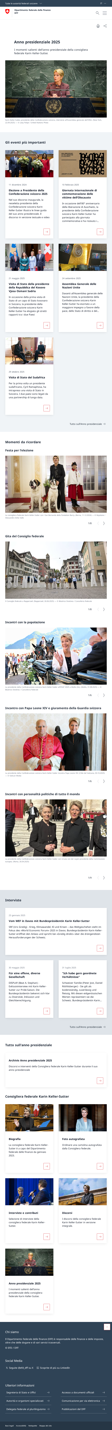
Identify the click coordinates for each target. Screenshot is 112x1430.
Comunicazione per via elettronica (81, 1400)
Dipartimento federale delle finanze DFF (32, 11)
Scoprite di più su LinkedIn (55, 1367)
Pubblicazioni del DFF (73, 1409)
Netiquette (32, 1425)
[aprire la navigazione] (104, 13)
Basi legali (9, 1425)
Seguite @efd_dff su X (21, 1367)
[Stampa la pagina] (98, 26)
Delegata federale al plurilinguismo (26, 1409)
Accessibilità (21, 1425)
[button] (107, 1327)
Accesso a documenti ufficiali (78, 1392)
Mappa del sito (45, 1425)
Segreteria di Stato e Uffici (21, 1392)
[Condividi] (105, 26)
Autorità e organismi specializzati (24, 1400)
